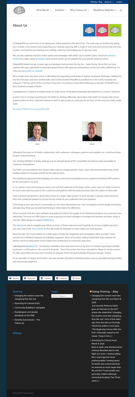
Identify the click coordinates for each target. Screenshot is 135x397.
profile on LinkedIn (34, 71)
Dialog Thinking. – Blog (105, 291)
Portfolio (59, 10)
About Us (108, 2)
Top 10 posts (37, 229)
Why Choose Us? (78, 10)
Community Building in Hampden (30, 307)
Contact (119, 2)
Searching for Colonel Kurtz (27, 303)
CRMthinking (48, 220)
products (42, 59)
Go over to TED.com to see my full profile (31, 109)
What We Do (42, 10)
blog (19, 225)
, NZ (31, 246)
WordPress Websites (103, 10)
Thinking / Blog (96, 2)
